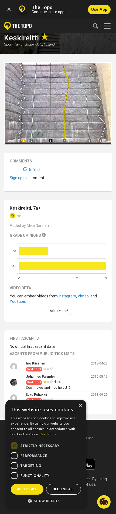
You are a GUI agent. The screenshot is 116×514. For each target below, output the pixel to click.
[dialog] (45, 454)
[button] (46, 500)
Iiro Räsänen (35, 363)
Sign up (16, 178)
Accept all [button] (27, 489)
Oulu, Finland (44, 44)
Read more (48, 434)
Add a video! (59, 311)
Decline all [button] (63, 489)
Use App (99, 9)
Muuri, (29, 44)
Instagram (67, 296)
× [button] (80, 406)
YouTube (17, 301)
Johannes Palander (40, 376)
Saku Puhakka (36, 395)
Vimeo (83, 296)
